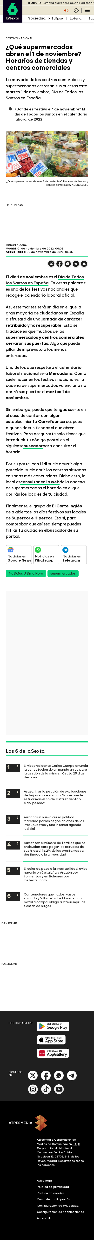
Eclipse (57, 18)
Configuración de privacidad (58, 1205)
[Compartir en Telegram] (76, 266)
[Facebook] (46, 1079)
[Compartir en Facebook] (59, 266)
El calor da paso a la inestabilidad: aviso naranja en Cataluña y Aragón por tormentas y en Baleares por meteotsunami (55, 874)
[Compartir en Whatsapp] (68, 266)
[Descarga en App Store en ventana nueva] (51, 1044)
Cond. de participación (53, 1199)
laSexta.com (16, 245)
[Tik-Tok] (46, 1093)
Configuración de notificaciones (60, 1212)
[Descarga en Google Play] (53, 1030)
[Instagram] (33, 1093)
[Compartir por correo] (84, 266)
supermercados (63, 573)
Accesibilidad (46, 1218)
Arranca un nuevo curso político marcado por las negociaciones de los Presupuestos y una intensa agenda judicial (54, 823)
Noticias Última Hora (26, 573)
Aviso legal (45, 1180)
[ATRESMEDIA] (47, 1123)
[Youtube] (59, 1093)
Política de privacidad (53, 1187)
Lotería (75, 18)
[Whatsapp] (59, 1079)
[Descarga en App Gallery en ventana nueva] (53, 1057)
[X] (51, 266)
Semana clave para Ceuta (61, 3)
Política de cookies (51, 1193)
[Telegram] (72, 1079)
